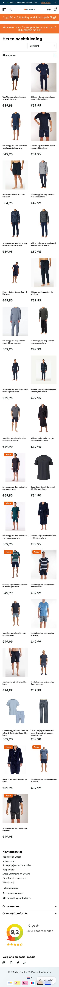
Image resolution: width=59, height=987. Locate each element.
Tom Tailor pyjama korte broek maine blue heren (43, 780)
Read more (46, 2)
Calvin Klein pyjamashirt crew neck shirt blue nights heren (43, 488)
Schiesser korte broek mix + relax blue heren (14, 196)
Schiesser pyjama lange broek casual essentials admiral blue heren (15, 244)
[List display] (55, 55)
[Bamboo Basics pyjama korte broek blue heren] (15, 272)
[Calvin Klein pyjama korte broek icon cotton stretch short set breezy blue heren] (15, 711)
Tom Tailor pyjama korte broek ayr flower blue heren (42, 683)
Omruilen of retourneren (14, 878)
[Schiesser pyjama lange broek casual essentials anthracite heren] (44, 224)
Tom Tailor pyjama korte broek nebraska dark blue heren (14, 439)
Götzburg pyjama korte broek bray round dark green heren (15, 586)
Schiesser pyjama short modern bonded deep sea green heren (15, 537)
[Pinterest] (11, 962)
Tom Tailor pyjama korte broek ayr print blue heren (14, 634)
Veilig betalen (9, 869)
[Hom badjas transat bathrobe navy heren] (15, 760)
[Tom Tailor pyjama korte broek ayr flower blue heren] (44, 662)
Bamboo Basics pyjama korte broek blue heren (15, 293)
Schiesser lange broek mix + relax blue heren (42, 293)
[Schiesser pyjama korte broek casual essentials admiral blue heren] (15, 126)
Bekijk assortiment (4, 9)
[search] (10, 9)
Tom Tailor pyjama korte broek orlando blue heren (42, 586)
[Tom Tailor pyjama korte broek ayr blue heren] (44, 614)
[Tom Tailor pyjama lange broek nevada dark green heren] (44, 321)
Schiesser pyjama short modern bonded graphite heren (15, 488)
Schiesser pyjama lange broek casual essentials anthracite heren (43, 244)
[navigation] (3, 2)
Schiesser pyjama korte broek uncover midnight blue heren (43, 147)
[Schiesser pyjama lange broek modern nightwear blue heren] (15, 321)
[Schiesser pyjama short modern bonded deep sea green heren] (15, 516)
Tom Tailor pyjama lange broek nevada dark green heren (42, 342)
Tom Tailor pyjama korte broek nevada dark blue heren (14, 98)
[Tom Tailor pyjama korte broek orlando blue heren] (44, 565)
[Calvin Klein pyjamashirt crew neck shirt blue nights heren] (44, 467)
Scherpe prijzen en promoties (17, 865)
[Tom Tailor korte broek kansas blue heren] (15, 662)
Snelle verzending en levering (16, 874)
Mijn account (9, 861)
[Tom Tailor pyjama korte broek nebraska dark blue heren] (15, 418)
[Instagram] (4, 962)
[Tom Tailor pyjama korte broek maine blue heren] (44, 760)
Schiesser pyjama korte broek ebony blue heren (15, 829)
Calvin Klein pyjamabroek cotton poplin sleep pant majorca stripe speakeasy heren (42, 733)
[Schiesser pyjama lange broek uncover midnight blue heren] (44, 77)
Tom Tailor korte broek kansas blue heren (14, 683)
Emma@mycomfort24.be (19, 898)
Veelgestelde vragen (12, 856)
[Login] (49, 9)
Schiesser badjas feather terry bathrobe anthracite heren (42, 439)
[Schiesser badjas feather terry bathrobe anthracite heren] (44, 418)
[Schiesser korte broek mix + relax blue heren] (15, 175)
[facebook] (18, 962)
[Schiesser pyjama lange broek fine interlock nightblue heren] (15, 370)
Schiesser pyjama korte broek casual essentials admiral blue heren (15, 147)
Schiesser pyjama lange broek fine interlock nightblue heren (15, 391)
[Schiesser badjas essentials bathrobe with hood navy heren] (44, 516)
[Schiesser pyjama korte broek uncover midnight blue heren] (44, 126)
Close (29, 906)
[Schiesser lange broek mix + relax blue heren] (44, 272)
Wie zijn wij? (8, 882)
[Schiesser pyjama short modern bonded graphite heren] (15, 467)
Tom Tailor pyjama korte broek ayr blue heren (42, 634)
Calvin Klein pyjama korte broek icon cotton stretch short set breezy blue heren (15, 733)
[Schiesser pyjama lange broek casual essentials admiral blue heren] (15, 224)
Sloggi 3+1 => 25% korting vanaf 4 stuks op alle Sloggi (29, 17)
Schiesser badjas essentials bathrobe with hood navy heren (43, 537)
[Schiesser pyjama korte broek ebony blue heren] (15, 808)
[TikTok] (24, 962)
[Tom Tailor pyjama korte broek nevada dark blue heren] (15, 77)
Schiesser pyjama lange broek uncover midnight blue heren (43, 98)
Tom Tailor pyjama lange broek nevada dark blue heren (42, 196)
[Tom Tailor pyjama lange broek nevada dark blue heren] (44, 175)
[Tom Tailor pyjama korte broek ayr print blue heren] (15, 614)
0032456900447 (15, 893)
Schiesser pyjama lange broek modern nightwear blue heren (14, 342)
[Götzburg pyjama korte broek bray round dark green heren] (15, 565)
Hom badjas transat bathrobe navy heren (15, 780)
